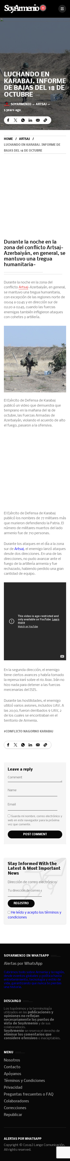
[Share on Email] (38, 120)
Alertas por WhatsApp (23, 964)
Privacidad (13, 1088)
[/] (62, 9)
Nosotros (12, 1060)
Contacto (12, 1067)
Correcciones (15, 1108)
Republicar (13, 1115)
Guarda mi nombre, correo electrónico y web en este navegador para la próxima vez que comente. (35, 820)
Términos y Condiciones (24, 1081)
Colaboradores (16, 1101)
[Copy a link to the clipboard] (45, 120)
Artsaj (41, 104)
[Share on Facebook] (8, 120)
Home (8, 139)
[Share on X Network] (15, 120)
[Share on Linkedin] (30, 120)
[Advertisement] (35, 191)
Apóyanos (12, 1074)
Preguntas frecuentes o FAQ (28, 1095)
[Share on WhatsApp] (23, 120)
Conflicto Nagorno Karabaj (29, 731)
